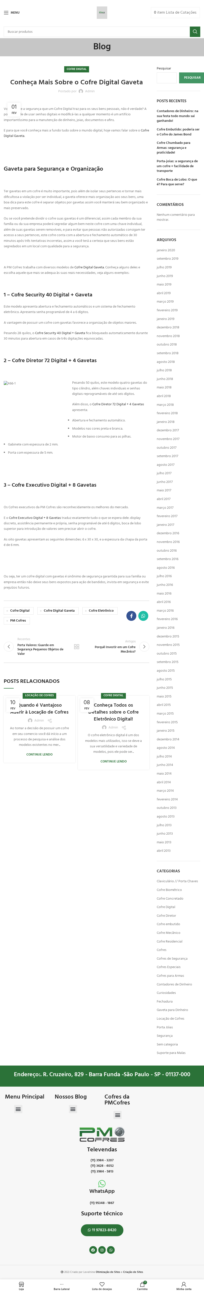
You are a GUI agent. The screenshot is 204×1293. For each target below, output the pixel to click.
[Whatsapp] (111, 1250)
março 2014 (165, 791)
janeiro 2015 (165, 731)
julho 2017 (164, 473)
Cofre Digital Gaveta (89, 267)
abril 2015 (164, 705)
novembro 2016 (168, 542)
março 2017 (165, 508)
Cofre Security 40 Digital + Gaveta (60, 333)
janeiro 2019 (165, 319)
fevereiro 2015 (167, 722)
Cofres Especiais (169, 967)
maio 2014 (164, 774)
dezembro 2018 (168, 327)
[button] (18, 1109)
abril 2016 (164, 602)
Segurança (165, 1036)
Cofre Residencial (169, 942)
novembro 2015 (168, 645)
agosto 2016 (166, 568)
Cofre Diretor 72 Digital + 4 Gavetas (118, 404)
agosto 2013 (166, 817)
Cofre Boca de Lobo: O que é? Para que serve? (177, 182)
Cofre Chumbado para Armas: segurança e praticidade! (173, 148)
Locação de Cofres (39, 695)
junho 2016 (165, 585)
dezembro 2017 (168, 430)
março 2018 (165, 405)
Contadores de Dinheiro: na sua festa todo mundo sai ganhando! (177, 116)
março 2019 (165, 302)
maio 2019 (164, 284)
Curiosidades (166, 993)
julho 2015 (164, 679)
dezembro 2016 (168, 533)
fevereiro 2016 (167, 619)
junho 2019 (165, 276)
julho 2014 (164, 756)
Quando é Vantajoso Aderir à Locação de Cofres (39, 708)
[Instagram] (102, 1250)
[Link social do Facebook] (131, 616)
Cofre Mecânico (168, 933)
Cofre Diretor (166, 916)
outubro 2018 (167, 344)
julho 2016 (164, 576)
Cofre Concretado (170, 899)
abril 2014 (164, 782)
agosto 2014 (166, 748)
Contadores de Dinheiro (174, 984)
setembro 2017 (167, 456)
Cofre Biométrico (169, 890)
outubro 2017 (166, 448)
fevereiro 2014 (167, 799)
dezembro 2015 (168, 636)
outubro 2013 (167, 808)
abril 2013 (164, 851)
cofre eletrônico (101, 611)
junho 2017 (165, 482)
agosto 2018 (166, 362)
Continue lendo (39, 754)
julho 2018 (164, 370)
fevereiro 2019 (167, 310)
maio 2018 (164, 387)
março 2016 (165, 611)
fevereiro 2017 (167, 516)
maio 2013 (164, 842)
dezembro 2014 (168, 739)
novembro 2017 (168, 439)
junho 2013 (165, 834)
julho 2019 (164, 267)
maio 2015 (164, 696)
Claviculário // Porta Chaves (177, 881)
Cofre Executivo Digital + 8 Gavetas (35, 518)
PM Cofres (18, 621)
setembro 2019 (167, 259)
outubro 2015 (167, 654)
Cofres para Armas (170, 976)
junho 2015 (165, 688)
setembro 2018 (168, 353)
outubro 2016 (167, 551)
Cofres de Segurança (172, 959)
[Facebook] (93, 1250)
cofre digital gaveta (59, 611)
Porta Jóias (165, 1027)
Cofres (161, 950)
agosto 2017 (165, 465)
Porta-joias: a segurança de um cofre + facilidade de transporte (177, 166)
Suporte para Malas (171, 1053)
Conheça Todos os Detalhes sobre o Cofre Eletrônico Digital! (113, 712)
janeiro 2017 (165, 525)
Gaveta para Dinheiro (172, 1010)
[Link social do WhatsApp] (143, 616)
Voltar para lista (76, 647)
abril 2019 (164, 293)
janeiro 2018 (166, 422)
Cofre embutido (168, 924)
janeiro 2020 (166, 250)
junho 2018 (165, 379)
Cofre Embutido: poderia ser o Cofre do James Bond (178, 132)
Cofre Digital (77, 69)
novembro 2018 (168, 336)
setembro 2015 (167, 662)
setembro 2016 (167, 559)
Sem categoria (167, 1044)
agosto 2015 (166, 671)
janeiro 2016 (165, 628)
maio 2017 (164, 490)
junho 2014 (165, 765)
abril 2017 (163, 499)
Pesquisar (164, 68)
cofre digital (20, 611)
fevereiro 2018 (167, 413)
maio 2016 (164, 594)
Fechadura (165, 1002)
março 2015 (165, 714)
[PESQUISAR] (195, 32)
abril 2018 (164, 396)
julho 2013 (164, 825)
